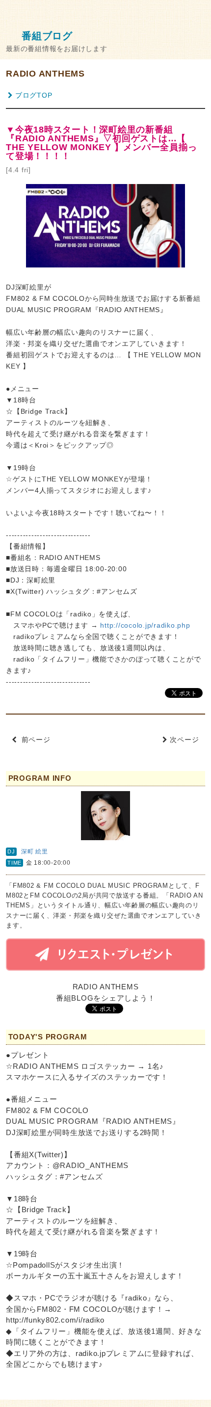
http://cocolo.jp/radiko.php (145, 625)
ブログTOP (33, 95)
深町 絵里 (34, 851)
